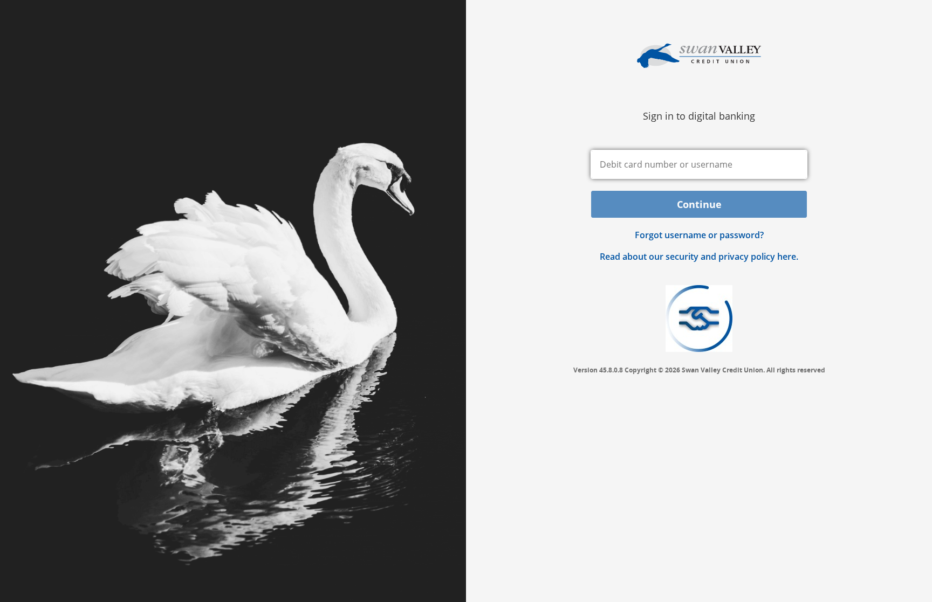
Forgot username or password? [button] (699, 235)
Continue (699, 204)
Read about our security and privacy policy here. (699, 256)
